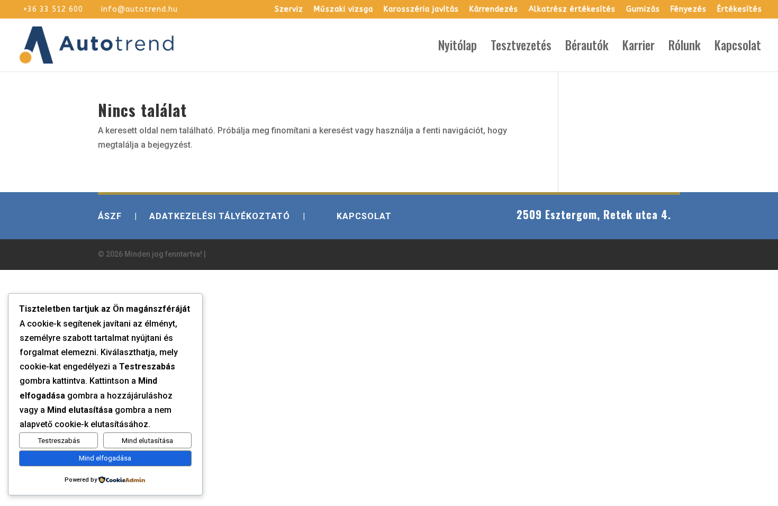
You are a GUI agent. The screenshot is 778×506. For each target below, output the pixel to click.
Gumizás (643, 10)
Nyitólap (457, 47)
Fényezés (689, 10)
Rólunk (684, 47)
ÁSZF (110, 216)
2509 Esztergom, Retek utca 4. (594, 214)
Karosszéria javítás (421, 10)
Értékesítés (739, 10)
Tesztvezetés (521, 47)
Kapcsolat (737, 47)
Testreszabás (59, 441)
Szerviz (289, 10)
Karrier (638, 47)
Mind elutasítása (147, 441)
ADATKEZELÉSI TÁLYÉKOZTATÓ (219, 216)
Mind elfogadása (105, 458)
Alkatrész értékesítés (572, 10)
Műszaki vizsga (343, 10)
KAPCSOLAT (364, 216)
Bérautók (587, 47)
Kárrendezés (493, 10)
